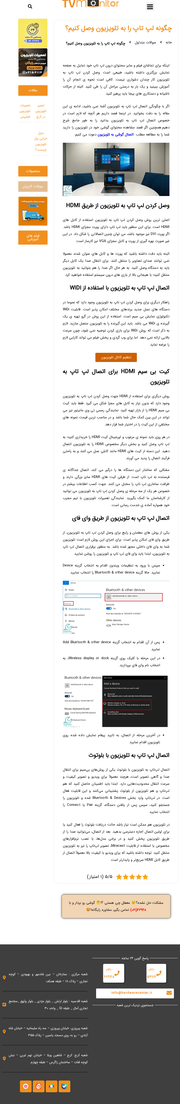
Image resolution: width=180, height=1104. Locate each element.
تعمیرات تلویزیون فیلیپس (24, 111)
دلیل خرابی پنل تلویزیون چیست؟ (40, 141)
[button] (150, 6)
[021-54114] (158, 973)
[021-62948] (117, 973)
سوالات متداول (145, 42)
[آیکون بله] (64, 1086)
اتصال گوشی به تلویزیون (116, 134)
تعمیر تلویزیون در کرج (40, 111)
